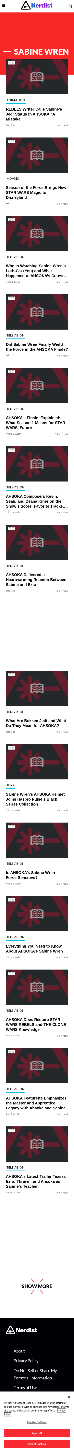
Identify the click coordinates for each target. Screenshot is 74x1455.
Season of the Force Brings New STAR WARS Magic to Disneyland (36, 192)
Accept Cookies (37, 1444)
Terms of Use (25, 1387)
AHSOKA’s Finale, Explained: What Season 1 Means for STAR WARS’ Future (35, 423)
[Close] (69, 1397)
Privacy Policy (26, 1360)
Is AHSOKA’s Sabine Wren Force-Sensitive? (30, 875)
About (19, 1351)
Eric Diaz (11, 125)
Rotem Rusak (13, 282)
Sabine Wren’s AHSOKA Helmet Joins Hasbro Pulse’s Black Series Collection (35, 799)
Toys (10, 785)
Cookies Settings (36, 1422)
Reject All (36, 1433)
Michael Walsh (13, 433)
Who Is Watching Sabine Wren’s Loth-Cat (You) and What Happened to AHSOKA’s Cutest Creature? (36, 271)
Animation (15, 100)
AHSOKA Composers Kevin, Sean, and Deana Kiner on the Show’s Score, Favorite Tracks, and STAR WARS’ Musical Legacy (35, 501)
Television (15, 257)
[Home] (21, 1333)
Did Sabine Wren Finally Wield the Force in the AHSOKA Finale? (37, 347)
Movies (12, 178)
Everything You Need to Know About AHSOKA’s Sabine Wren (34, 948)
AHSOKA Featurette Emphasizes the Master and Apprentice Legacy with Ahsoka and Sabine (36, 1103)
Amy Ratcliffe (13, 1114)
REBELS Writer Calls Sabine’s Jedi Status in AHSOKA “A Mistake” (34, 114)
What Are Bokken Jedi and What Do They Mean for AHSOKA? (36, 723)
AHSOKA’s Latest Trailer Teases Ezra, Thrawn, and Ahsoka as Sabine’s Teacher (36, 1181)
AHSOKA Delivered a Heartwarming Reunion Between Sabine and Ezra (36, 580)
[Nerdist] (36, 6)
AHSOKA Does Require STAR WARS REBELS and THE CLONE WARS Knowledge (36, 1025)
